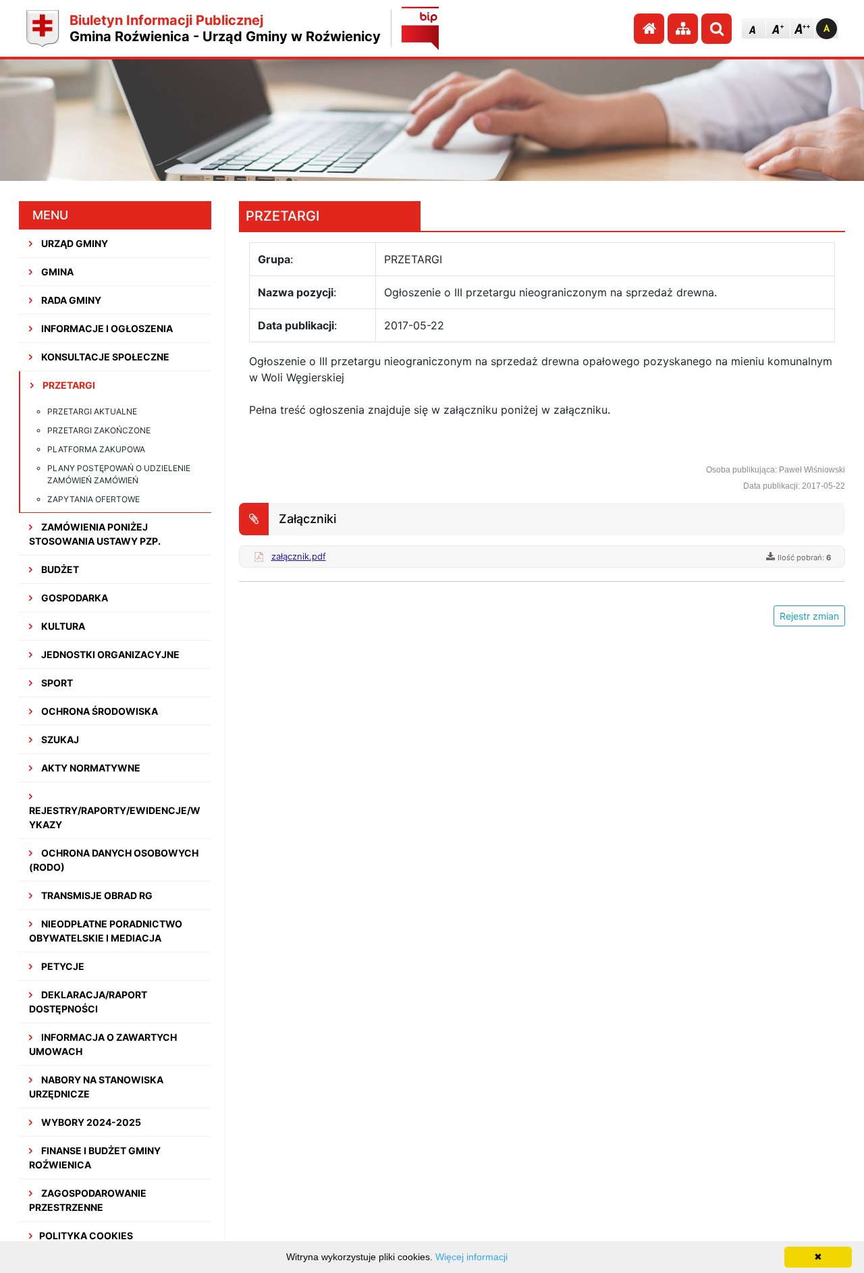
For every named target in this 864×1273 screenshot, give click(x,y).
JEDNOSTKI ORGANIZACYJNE (109, 654)
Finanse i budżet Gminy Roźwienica (95, 1157)
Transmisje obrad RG (96, 895)
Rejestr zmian (809, 616)
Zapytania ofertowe (93, 499)
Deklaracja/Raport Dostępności (88, 1001)
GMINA (56, 271)
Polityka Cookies (86, 1235)
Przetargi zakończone (99, 430)
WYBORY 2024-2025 (90, 1122)
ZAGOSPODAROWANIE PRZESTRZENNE (87, 1200)
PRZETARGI (67, 385)
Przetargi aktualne (92, 411)
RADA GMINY (70, 300)
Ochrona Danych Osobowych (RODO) (113, 860)
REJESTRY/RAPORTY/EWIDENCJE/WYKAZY (114, 817)
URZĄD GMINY (73, 243)
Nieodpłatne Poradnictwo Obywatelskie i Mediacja (105, 931)
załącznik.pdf (298, 556)
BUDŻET (59, 569)
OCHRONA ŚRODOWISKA (98, 711)
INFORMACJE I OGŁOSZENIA (106, 328)
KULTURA (62, 626)
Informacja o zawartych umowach (103, 1044)
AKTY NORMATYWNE (89, 768)
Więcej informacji (471, 1256)
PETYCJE (61, 966)
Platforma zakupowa (96, 449)
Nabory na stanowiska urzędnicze (96, 1087)
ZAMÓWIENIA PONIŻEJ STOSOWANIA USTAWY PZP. (95, 534)
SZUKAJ (59, 739)
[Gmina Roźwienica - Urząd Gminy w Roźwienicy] (42, 28)
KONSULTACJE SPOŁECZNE (104, 356)
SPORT (56, 682)
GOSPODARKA (73, 597)
